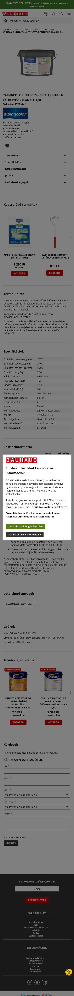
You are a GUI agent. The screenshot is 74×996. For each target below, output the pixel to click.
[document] (37, 497)
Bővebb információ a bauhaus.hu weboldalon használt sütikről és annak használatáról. (33, 515)
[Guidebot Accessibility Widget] (68, 972)
